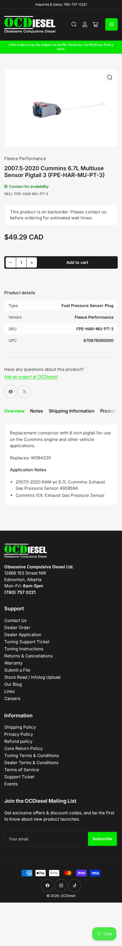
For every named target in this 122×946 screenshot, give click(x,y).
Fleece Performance (25, 158)
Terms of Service (21, 769)
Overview (14, 411)
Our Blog (13, 684)
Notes (36, 411)
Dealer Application (22, 634)
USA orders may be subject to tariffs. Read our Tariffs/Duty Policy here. (61, 47)
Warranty (13, 663)
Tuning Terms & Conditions (31, 755)
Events (11, 784)
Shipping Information (71, 411)
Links (9, 691)
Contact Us (15, 620)
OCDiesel (67, 896)
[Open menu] (111, 24)
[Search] (74, 24)
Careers (12, 698)
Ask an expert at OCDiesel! (31, 376)
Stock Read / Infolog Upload (32, 677)
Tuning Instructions (23, 648)
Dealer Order (17, 627)
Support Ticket (19, 776)
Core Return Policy (23, 748)
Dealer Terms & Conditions (31, 762)
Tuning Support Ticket (26, 641)
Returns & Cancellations (28, 656)
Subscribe (102, 838)
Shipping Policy (20, 727)
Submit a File (17, 670)
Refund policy (18, 741)
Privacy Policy (18, 734)
